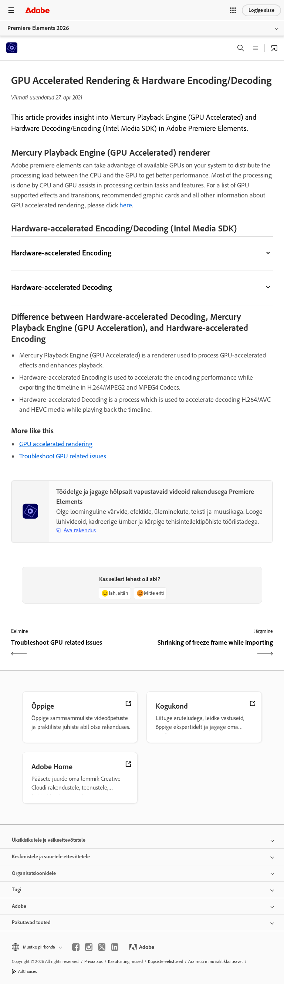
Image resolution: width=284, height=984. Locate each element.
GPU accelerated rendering (55, 444)
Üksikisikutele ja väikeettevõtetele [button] (48, 840)
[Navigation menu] (11, 10)
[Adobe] (37, 10)
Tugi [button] (16, 889)
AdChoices (27, 971)
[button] (233, 10)
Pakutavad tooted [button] (31, 922)
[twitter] (101, 947)
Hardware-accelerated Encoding (61, 252)
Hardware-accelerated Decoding (61, 287)
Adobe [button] (19, 906)
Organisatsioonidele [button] (34, 873)
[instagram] (88, 947)
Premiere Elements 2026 (38, 27)
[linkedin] (114, 947)
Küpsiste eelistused (165, 961)
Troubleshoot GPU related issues (62, 456)
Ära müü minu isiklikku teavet (215, 961)
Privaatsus (93, 961)
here (125, 205)
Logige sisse (261, 10)
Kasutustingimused (125, 961)
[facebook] (76, 947)
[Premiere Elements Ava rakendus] (274, 48)
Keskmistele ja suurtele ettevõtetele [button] (51, 857)
